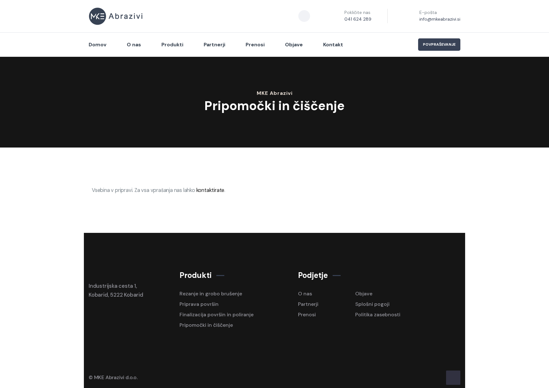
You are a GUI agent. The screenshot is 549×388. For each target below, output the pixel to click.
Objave (294, 44)
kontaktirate (210, 190)
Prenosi (255, 44)
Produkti (172, 44)
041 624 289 (357, 19)
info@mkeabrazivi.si (439, 19)
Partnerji (214, 44)
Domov (97, 44)
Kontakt (333, 44)
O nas (134, 44)
